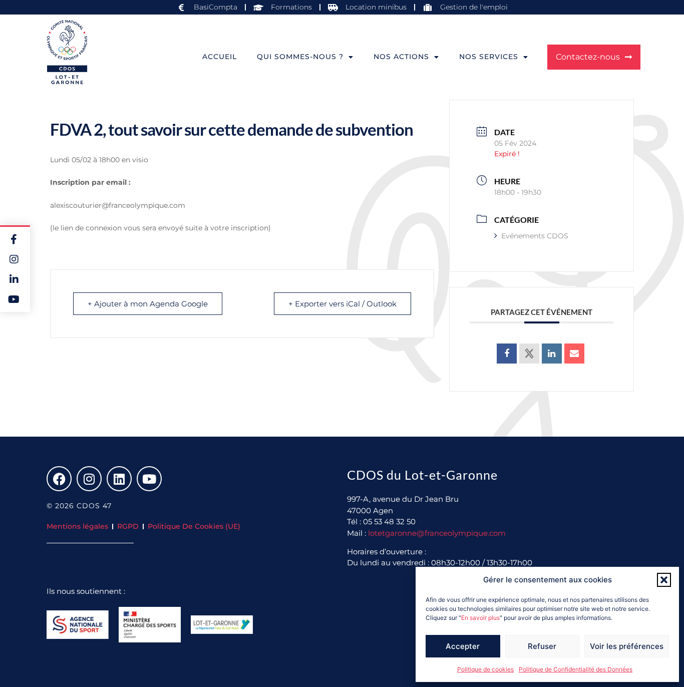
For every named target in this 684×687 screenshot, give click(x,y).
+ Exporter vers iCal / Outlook (342, 303)
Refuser (542, 646)
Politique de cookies (485, 669)
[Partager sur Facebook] (507, 354)
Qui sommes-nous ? (300, 56)
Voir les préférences (626, 646)
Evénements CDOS (534, 235)
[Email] (574, 354)
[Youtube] (149, 478)
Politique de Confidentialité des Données (575, 669)
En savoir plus (480, 617)
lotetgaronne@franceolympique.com (437, 533)
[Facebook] (59, 478)
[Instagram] (89, 478)
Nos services (488, 56)
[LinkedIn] (552, 354)
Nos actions (401, 56)
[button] (664, 580)
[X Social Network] (529, 354)
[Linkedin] (119, 478)
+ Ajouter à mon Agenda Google (148, 303)
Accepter (463, 646)
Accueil (219, 56)
